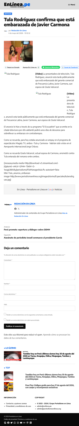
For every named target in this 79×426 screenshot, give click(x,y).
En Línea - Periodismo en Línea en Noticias (39, 189)
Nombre (7, 284)
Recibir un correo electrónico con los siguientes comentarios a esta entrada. (29, 315)
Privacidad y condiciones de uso (18, 406)
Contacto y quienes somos (16, 403)
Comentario (8, 260)
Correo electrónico (10, 294)
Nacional (25, 351)
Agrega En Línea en (30, 67)
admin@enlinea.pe (44, 406)
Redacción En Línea (19, 30)
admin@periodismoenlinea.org (49, 409)
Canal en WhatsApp (52, 67)
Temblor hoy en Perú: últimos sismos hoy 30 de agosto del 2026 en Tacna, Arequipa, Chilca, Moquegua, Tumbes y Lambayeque (48, 355)
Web (5, 304)
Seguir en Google (13, 67)
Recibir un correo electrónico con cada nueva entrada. (22, 320)
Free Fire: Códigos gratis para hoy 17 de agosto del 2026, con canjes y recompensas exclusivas (49, 386)
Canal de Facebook (71, 67)
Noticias (8, 14)
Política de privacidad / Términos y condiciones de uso (20, 419)
